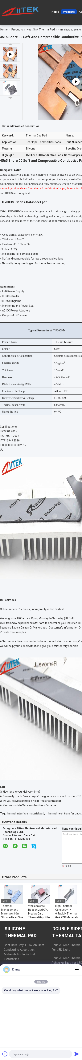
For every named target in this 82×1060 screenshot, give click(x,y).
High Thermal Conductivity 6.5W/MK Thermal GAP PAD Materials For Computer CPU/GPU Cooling (66, 915)
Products (69, 11)
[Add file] (5, 1054)
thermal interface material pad (25, 813)
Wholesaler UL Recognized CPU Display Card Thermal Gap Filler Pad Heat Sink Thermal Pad (39, 915)
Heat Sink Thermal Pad (41, 29)
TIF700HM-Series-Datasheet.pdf (23, 202)
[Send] (77, 1054)
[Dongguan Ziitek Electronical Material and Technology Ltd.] (21, 11)
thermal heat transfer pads (64, 813)
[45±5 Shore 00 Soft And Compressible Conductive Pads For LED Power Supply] (10, 71)
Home (55, 11)
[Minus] (76, 969)
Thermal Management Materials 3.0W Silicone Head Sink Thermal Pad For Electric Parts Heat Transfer (12, 917)
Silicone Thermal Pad (21, 932)
